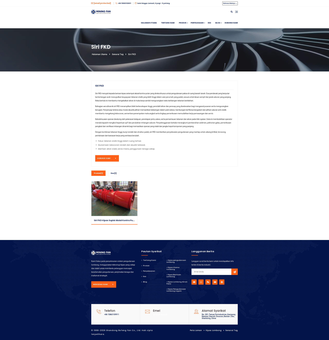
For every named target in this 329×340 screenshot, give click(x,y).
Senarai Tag (118, 54)
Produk (182, 23)
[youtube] (214, 282)
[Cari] (232, 11)
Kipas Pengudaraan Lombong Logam (176, 290)
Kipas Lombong (213, 330)
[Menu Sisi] (236, 15)
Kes (209, 23)
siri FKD (132, 54)
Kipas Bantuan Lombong (173, 275)
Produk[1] (98, 173)
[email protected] (160, 314)
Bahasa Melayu (229, 3)
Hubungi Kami (231, 23)
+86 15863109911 (124, 3)
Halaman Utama (149, 23)
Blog (217, 23)
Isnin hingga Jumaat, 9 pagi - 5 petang (153, 3)
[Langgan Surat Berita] (234, 272)
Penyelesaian (197, 23)
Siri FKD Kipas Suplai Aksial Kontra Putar (115, 220)
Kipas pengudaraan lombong (176, 261)
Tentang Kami (168, 23)
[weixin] (208, 282)
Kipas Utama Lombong (172, 268)
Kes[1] (114, 173)
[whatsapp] (201, 282)
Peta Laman (196, 330)
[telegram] (221, 282)
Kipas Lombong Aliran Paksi (176, 283)
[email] (194, 282)
